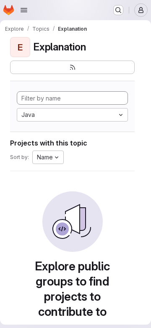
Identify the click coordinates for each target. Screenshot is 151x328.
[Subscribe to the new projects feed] (72, 67)
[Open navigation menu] (24, 10)
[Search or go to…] (118, 10)
